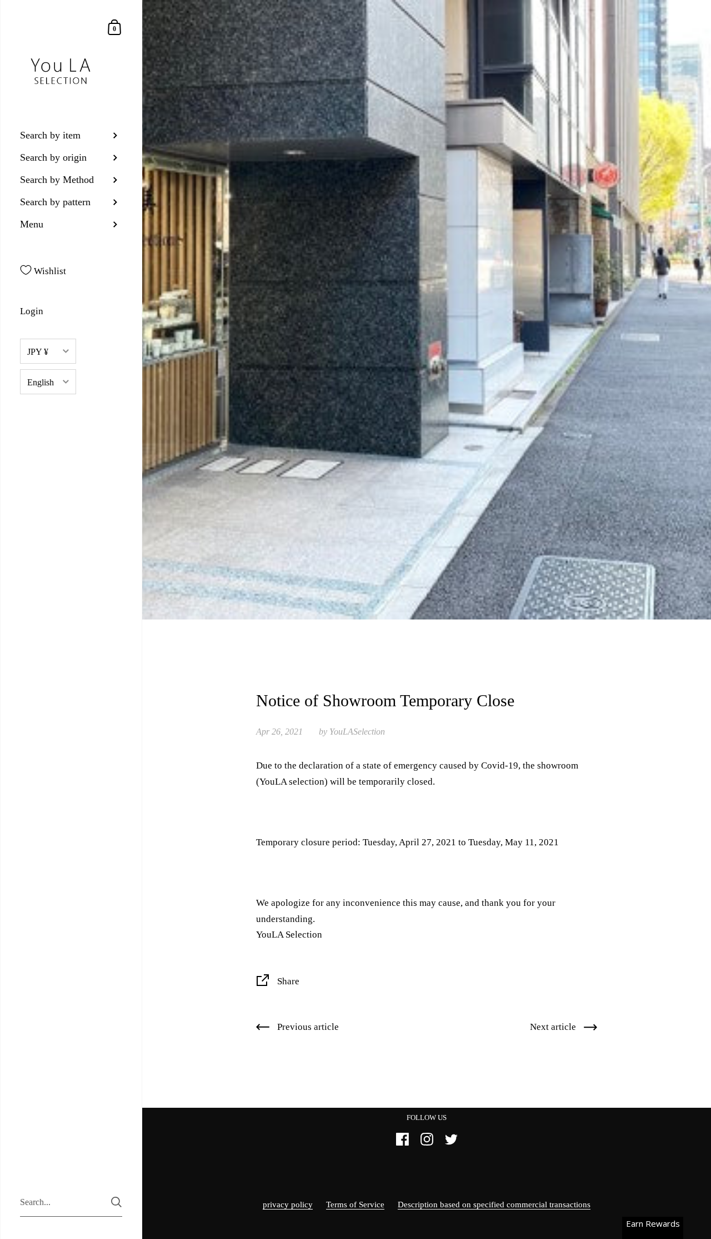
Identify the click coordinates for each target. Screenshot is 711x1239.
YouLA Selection (289, 934)
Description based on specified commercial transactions (494, 1204)
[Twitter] (451, 1144)
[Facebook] (402, 1144)
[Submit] (116, 1202)
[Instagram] (426, 1144)
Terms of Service (355, 1204)
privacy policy (288, 1204)
